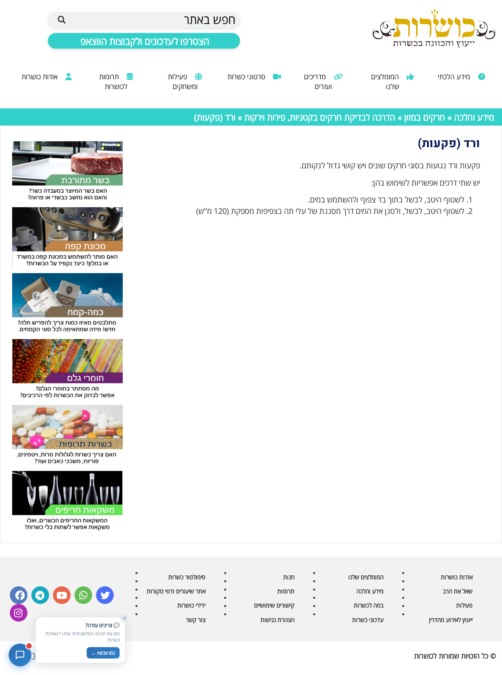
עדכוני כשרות (368, 620)
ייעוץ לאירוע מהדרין (451, 620)
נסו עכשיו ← (103, 652)
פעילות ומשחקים (183, 81)
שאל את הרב (458, 591)
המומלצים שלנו (386, 81)
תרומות (286, 591)
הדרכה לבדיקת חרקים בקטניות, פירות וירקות (319, 117)
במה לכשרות (369, 605)
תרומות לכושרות (113, 81)
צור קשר (196, 620)
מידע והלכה (474, 117)
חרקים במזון (424, 117)
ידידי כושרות (191, 605)
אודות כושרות (41, 76)
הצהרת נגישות (277, 620)
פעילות (464, 605)
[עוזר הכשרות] (20, 655)
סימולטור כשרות (187, 577)
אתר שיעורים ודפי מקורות (176, 591)
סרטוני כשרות (247, 76)
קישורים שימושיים (274, 605)
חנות (289, 577)
